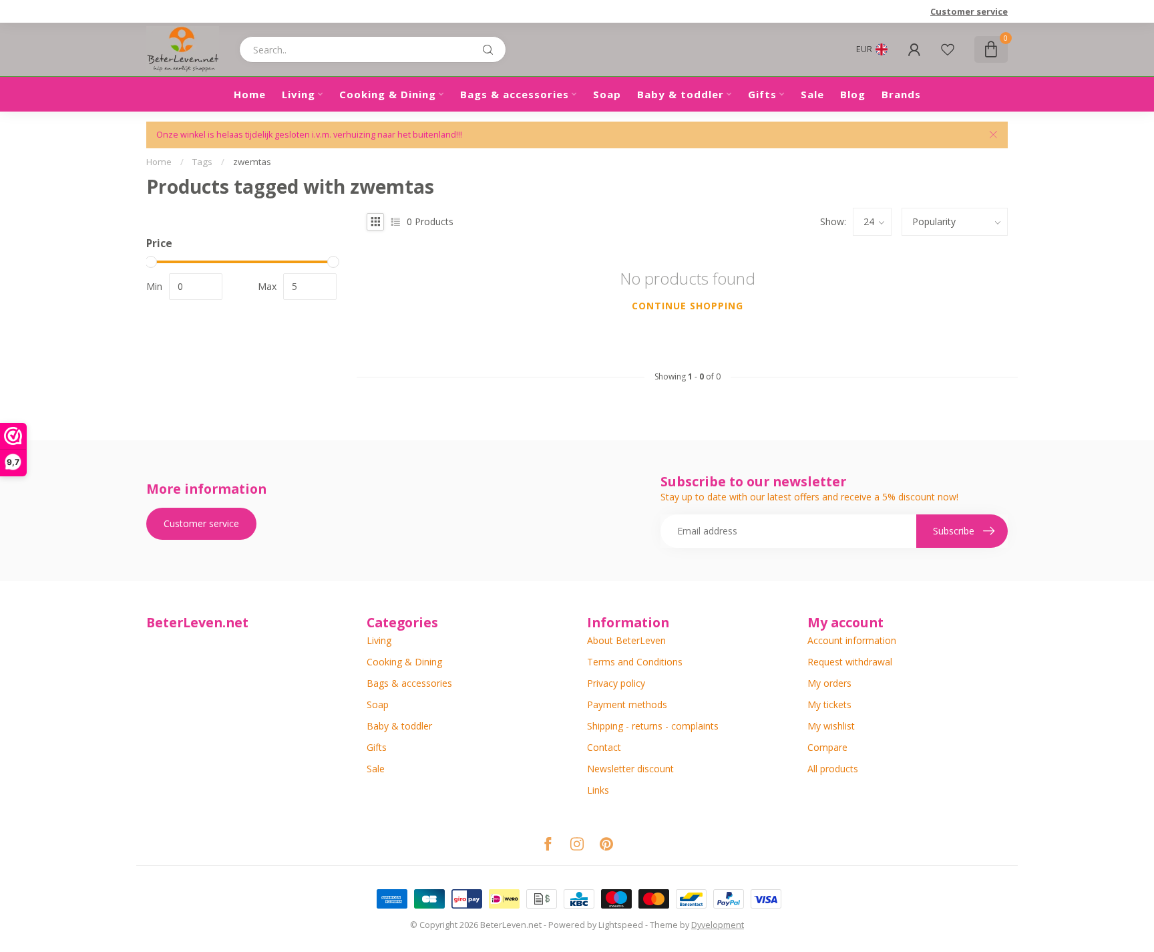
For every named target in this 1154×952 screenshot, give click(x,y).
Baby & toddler (680, 94)
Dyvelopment (717, 925)
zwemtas (252, 162)
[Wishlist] (947, 49)
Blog (853, 94)
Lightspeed (620, 925)
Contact (604, 747)
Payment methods (627, 704)
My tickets (829, 704)
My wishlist (831, 726)
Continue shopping (687, 305)
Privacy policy (616, 683)
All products (832, 768)
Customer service (969, 11)
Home (250, 94)
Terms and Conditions (635, 661)
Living (298, 94)
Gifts (762, 94)
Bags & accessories (514, 94)
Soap (607, 94)
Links (598, 790)
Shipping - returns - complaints (653, 726)
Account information (851, 640)
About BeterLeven (626, 640)
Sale (812, 94)
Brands (901, 94)
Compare (827, 747)
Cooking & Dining (387, 94)
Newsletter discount (630, 768)
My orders (829, 683)
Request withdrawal (849, 661)
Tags (202, 162)
